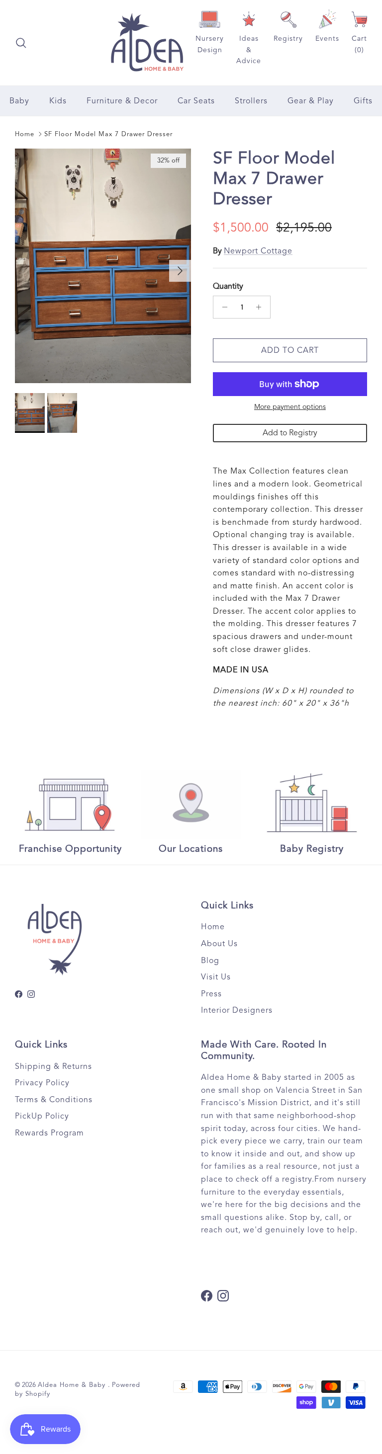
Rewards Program (49, 1133)
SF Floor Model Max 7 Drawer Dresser (108, 134)
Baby (19, 101)
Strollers (251, 101)
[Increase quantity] (261, 307)
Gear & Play (310, 101)
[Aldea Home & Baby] (147, 43)
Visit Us (216, 977)
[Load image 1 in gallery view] (103, 266)
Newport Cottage (258, 251)
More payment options (290, 407)
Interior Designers (237, 1010)
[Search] (21, 43)
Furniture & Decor (122, 101)
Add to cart (290, 350)
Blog (210, 961)
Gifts (363, 101)
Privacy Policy (42, 1083)
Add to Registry (290, 433)
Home (24, 134)
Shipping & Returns (53, 1066)
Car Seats (196, 101)
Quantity (228, 286)
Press (211, 994)
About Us (219, 944)
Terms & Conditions (54, 1100)
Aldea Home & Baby (73, 1385)
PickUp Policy (42, 1116)
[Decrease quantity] (222, 307)
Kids (58, 101)
